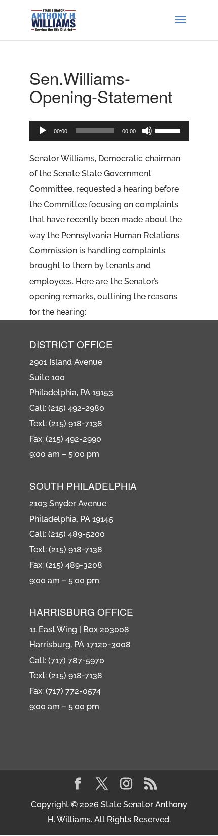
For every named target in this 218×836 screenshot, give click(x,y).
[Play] (43, 131)
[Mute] (147, 131)
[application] (109, 131)
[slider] (169, 130)
